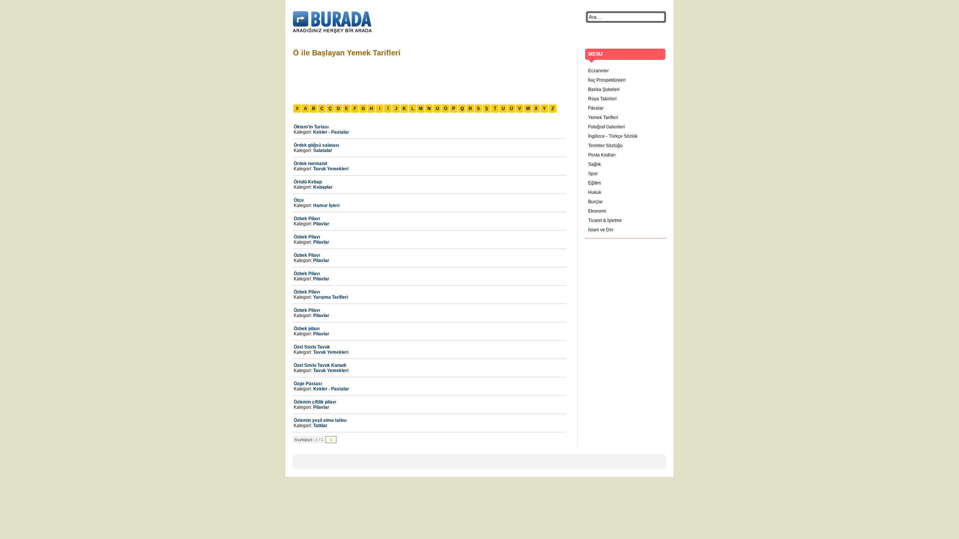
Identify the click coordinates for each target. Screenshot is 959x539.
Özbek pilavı (307, 328)
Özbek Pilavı (307, 218)
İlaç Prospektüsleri (607, 80)
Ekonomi (597, 211)
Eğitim (594, 183)
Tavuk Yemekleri (330, 168)
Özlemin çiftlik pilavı (315, 402)
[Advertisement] (429, 80)
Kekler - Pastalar (331, 132)
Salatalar (322, 150)
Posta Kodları (601, 155)
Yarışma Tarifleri (330, 297)
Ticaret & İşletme (605, 220)
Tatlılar (320, 425)
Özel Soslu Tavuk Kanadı (320, 365)
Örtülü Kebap (308, 182)
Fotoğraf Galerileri (606, 127)
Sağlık (594, 164)
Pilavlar (321, 223)
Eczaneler (598, 70)
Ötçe (299, 200)
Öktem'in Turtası (311, 127)
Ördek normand (310, 163)
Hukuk (594, 192)
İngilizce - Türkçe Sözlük (613, 136)
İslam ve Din (600, 229)
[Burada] (332, 22)
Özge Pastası (308, 383)
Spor (593, 173)
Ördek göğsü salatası (316, 145)
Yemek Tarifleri (603, 117)
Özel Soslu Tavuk (312, 347)
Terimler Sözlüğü (605, 145)
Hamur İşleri (326, 205)
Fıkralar (595, 108)
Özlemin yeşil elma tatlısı (320, 420)
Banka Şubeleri (604, 89)
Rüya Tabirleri (602, 98)
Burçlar (595, 201)
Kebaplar (323, 187)
